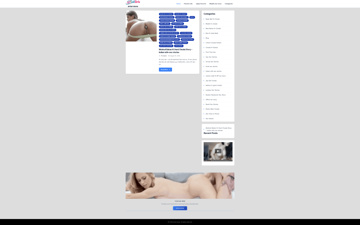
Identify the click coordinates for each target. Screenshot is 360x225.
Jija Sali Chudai (186, 33)
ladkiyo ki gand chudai (167, 36)
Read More (164, 69)
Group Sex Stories (166, 26)
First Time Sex (164, 23)
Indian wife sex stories (167, 30)
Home (178, 4)
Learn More (180, 208)
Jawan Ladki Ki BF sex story (169, 33)
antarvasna (133, 6)
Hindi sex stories (180, 26)
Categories (229, 4)
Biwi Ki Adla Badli (181, 17)
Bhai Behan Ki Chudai (166, 17)
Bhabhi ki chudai (181, 14)
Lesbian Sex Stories (184, 36)
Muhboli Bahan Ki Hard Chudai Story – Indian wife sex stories (219, 129)
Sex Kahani (178, 45)
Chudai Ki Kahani (182, 20)
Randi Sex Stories (166, 42)
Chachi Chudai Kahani (167, 20)
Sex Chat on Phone (166, 45)
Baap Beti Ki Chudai (166, 14)
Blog (192, 17)
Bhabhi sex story (215, 4)
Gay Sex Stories (177, 23)
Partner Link (188, 4)
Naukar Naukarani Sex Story (169, 39)
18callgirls (164, 56)
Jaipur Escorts (201, 4)
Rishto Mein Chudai (181, 42)
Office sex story (187, 39)
